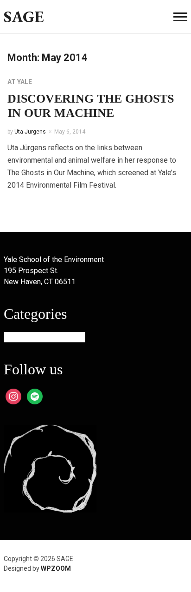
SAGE (24, 16)
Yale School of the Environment (54, 259)
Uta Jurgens (30, 131)
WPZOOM (56, 568)
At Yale (19, 81)
